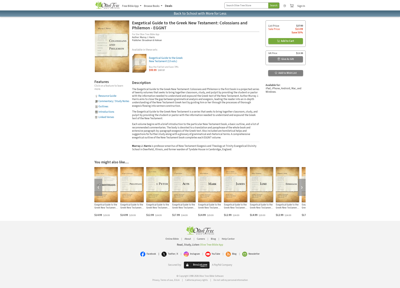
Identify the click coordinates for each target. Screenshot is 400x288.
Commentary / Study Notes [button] (113, 101)
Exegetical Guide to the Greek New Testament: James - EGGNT (235, 207)
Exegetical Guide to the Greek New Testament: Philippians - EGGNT (131, 207)
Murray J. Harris (147, 37)
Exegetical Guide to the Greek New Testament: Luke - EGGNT (261, 207)
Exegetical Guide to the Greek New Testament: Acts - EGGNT (183, 207)
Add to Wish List (287, 73)
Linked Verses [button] (106, 117)
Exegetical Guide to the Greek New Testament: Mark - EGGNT (209, 207)
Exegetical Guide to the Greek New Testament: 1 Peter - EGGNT (157, 207)
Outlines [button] (103, 106)
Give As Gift (287, 59)
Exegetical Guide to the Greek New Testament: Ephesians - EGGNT (287, 207)
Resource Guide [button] (107, 96)
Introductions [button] (106, 112)
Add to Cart (287, 41)
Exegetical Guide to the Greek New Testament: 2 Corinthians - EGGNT (105, 207)
